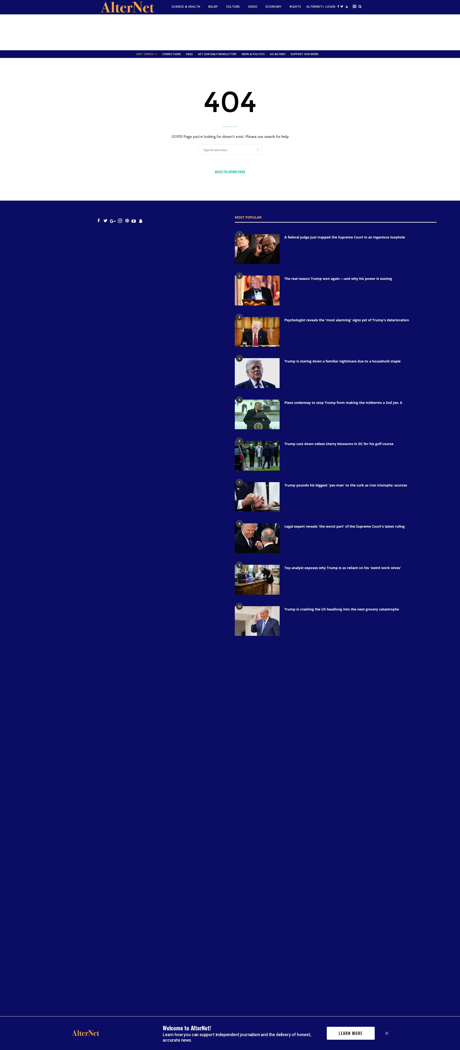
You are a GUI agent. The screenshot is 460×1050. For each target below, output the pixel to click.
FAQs (189, 54)
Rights (295, 7)
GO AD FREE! (278, 54)
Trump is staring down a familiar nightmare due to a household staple (342, 361)
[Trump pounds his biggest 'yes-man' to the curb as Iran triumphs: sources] (257, 497)
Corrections (171, 54)
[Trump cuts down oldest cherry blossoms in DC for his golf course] (257, 456)
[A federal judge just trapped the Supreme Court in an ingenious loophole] (257, 249)
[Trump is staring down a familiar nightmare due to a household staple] (257, 373)
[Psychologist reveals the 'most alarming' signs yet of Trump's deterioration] (257, 332)
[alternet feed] (346, 8)
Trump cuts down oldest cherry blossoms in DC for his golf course (338, 443)
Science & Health (186, 7)
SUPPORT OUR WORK (304, 54)
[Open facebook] (338, 6)
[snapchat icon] (140, 221)
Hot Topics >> (147, 54)
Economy (274, 7)
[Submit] (257, 149)
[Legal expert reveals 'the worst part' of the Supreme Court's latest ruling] (257, 538)
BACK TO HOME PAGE (230, 171)
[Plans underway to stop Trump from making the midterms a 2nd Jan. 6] (257, 414)
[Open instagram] (120, 221)
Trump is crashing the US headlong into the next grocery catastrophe (341, 609)
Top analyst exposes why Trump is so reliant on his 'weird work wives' (342, 567)
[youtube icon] (133, 221)
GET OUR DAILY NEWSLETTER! (217, 54)
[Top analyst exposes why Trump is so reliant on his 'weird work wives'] (257, 580)
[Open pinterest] (127, 221)
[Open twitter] (342, 6)
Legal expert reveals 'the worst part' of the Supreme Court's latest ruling (344, 526)
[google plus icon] (113, 221)
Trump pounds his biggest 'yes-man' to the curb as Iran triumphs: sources (345, 485)
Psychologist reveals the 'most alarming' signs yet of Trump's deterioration (346, 320)
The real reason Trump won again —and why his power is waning (338, 278)
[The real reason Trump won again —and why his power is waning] (257, 290)
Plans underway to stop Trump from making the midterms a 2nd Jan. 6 (343, 402)
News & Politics (253, 54)
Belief (213, 7)
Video (253, 7)
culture (233, 7)
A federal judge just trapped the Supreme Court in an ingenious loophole (344, 237)
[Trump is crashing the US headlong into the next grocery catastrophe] (257, 621)
